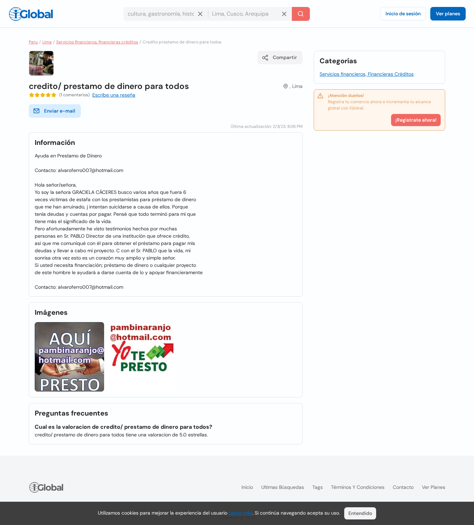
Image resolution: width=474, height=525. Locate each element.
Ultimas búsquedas (282, 487)
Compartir (285, 57)
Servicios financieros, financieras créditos (97, 42)
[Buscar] (301, 14)
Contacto (403, 487)
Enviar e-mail (59, 111)
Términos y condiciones (357, 487)
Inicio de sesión (403, 13)
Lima (47, 42)
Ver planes (448, 13)
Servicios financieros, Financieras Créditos (367, 74)
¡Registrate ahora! (416, 120)
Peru (33, 42)
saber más (240, 513)
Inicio (247, 487)
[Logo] (30, 14)
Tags (317, 487)
